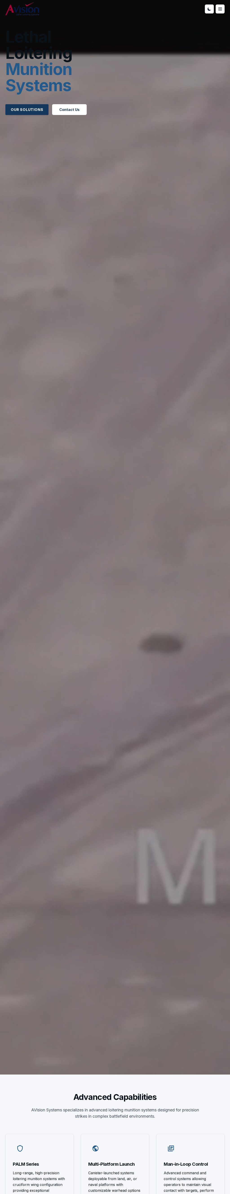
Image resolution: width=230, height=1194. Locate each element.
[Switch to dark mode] (209, 8)
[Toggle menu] (220, 8)
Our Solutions (27, 109)
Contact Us (69, 109)
